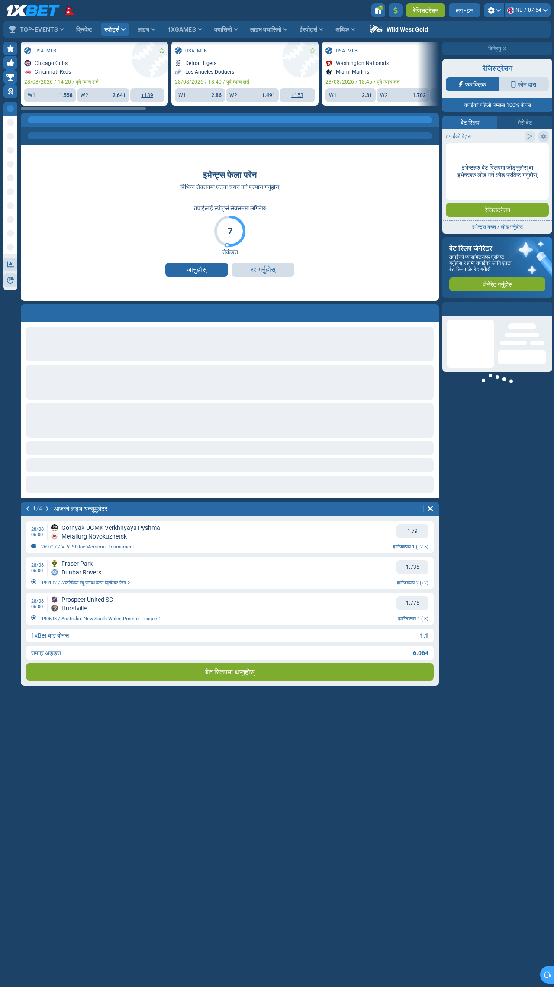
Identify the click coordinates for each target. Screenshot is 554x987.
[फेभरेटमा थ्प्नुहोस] (162, 50)
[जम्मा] (396, 10)
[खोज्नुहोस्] (432, 120)
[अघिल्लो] (27, 508)
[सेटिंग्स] (494, 10)
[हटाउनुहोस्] (430, 508)
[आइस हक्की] (46, 120)
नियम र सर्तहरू (508, 149)
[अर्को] (47, 508)
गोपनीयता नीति (534, 149)
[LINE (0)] (29, 120)
